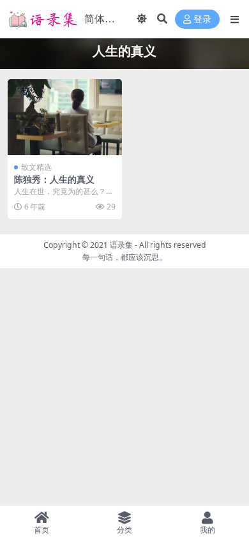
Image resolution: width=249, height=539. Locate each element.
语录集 (121, 244)
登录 (202, 19)
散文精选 (36, 167)
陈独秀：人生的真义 (54, 179)
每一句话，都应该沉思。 (124, 257)
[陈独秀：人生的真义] (65, 117)
